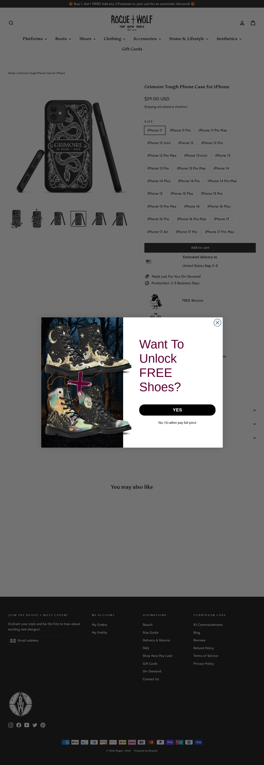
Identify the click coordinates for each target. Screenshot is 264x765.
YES (177, 409)
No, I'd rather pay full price (177, 422)
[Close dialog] (217, 322)
